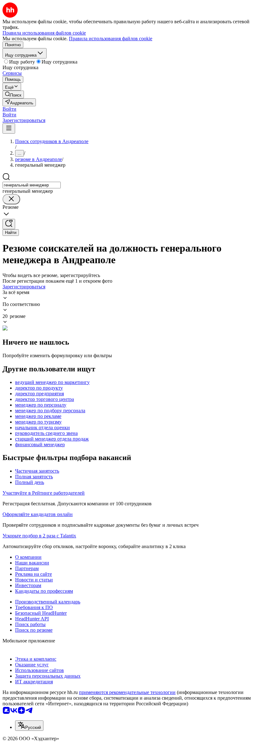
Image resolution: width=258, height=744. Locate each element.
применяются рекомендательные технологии (127, 692)
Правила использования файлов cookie (110, 38)
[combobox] (32, 185)
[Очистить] (11, 199)
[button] (9, 109)
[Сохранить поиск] (9, 224)
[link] (13, 94)
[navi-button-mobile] (9, 128)
